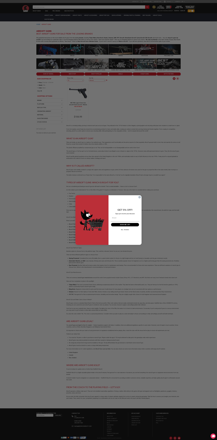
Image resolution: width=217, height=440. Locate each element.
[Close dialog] (140, 197)
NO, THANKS (125, 229)
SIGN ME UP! (125, 224)
